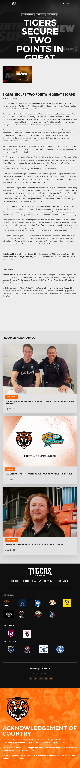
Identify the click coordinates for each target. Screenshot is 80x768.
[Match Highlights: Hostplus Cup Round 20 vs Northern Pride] (40, 450)
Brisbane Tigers (28, 15)
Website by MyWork (40, 673)
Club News (40, 15)
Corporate (49, 581)
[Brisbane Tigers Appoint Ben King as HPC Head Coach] (40, 521)
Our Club (15, 581)
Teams (26, 581)
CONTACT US (34, 669)
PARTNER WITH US (44, 669)
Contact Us (63, 581)
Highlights (10, 469)
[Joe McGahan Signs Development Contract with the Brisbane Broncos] (40, 378)
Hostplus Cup (52, 15)
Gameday (36, 581)
